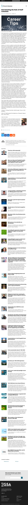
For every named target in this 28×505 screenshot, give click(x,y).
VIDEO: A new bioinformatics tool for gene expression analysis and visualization (17, 430)
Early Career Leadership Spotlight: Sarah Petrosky (17, 371)
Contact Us (18, 500)
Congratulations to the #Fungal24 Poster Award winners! (17, 339)
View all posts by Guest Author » (10, 144)
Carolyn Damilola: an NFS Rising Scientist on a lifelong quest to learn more (17, 191)
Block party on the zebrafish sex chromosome (15, 223)
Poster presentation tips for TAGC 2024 (16, 350)
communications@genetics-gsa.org (13, 143)
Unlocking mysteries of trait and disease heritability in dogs (17, 248)
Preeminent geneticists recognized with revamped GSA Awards (17, 394)
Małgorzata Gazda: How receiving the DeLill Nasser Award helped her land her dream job (17, 295)
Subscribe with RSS (19, 499)
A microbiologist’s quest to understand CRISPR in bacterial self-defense (16, 239)
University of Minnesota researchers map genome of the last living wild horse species (17, 170)
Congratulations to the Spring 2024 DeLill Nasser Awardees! (17, 178)
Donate (17, 498)
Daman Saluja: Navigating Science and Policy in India (16, 274)
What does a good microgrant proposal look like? (16, 200)
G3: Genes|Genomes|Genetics (5, 498)
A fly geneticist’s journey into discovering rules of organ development (17, 285)
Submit (22, 478)
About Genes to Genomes (4, 500)
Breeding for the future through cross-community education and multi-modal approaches (16, 437)
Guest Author (4, 13)
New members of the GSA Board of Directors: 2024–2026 (15, 418)
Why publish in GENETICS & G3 (5, 499)
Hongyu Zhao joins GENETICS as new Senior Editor (16, 307)
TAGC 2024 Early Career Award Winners (16, 383)
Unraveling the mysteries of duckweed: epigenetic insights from (16, 231)
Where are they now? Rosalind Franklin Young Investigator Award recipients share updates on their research (16, 161)
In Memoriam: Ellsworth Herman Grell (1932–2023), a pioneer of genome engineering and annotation (16, 326)
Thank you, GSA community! (14, 150)
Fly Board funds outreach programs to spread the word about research (16, 406)
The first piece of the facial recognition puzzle (16, 207)
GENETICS (2, 497)
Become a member (19, 497)
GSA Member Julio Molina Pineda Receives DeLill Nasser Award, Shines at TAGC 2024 (17, 315)
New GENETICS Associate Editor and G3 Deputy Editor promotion (16, 450)
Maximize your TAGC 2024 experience (16, 360)
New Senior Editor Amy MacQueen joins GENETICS (16, 215)
